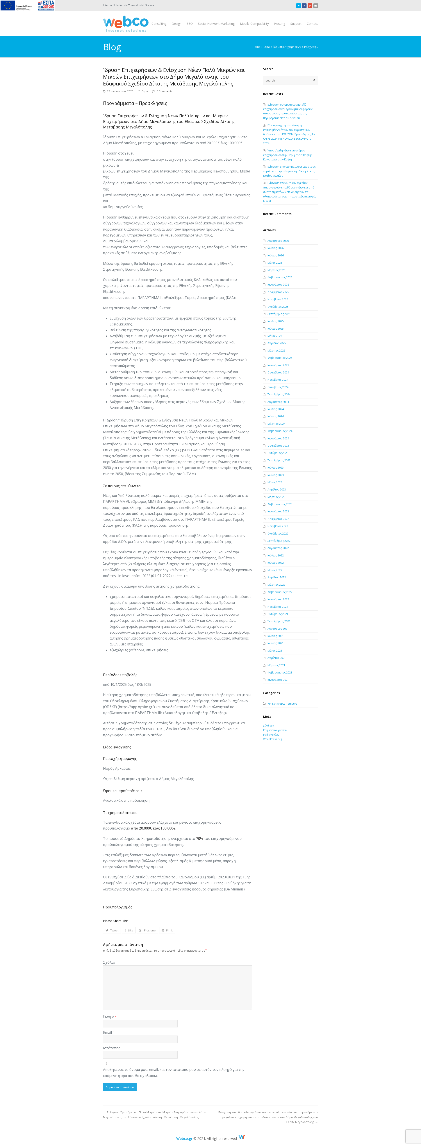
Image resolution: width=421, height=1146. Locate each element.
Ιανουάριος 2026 (278, 284)
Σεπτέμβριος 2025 (279, 314)
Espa (145, 91)
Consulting (159, 23)
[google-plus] (310, 5)
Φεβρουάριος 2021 (280, 672)
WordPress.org (272, 739)
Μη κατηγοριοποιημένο (283, 703)
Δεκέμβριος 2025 (278, 292)
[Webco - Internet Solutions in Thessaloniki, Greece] (126, 24)
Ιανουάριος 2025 (278, 365)
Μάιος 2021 (275, 650)
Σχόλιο (109, 962)
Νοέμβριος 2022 (278, 526)
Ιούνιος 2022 (276, 563)
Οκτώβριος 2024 (278, 387)
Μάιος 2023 (275, 482)
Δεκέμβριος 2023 (278, 446)
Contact (312, 23)
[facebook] (304, 5)
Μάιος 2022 (275, 570)
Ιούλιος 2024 (276, 409)
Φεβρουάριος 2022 (280, 592)
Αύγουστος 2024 (278, 402)
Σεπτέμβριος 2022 (279, 541)
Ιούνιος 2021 (276, 643)
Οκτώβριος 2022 (278, 533)
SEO (190, 23)
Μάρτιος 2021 (276, 665)
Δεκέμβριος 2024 (278, 372)
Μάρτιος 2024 (276, 424)
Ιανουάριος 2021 (278, 680)
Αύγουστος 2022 (278, 548)
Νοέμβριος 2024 (278, 380)
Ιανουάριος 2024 (278, 438)
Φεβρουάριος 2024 (280, 431)
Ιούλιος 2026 (276, 248)
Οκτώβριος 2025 (278, 307)
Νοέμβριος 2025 (278, 299)
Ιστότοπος (111, 1048)
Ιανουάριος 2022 (278, 599)
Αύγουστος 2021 (278, 629)
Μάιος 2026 (275, 263)
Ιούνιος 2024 (276, 416)
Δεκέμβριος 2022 (278, 519)
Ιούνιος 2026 (276, 255)
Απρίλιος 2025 (277, 343)
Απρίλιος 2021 (277, 658)
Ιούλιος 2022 (276, 555)
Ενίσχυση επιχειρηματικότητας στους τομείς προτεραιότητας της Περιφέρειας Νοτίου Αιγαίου (289, 171)
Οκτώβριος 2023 (278, 453)
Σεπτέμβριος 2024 (279, 394)
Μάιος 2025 (275, 336)
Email (108, 1032)
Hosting (279, 23)
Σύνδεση (268, 726)
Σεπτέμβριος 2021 (279, 621)
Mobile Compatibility (254, 23)
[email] (315, 5)
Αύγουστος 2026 (278, 241)
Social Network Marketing (216, 23)
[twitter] (298, 5)
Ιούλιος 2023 (276, 467)
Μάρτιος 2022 (276, 584)
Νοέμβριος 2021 (278, 607)
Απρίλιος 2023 (277, 489)
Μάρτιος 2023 (276, 497)
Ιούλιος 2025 (276, 321)
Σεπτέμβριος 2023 (279, 460)
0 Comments (164, 91)
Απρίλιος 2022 (277, 577)
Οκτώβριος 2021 (278, 614)
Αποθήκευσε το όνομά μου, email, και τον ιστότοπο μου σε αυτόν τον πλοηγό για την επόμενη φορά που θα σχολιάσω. (173, 1072)
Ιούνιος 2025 (276, 328)
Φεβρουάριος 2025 (280, 358)
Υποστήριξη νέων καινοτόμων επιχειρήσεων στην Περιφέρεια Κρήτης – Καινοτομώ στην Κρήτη (288, 155)
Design (177, 23)
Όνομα (109, 1017)
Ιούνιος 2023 (276, 475)
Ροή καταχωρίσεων (275, 730)
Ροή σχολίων (271, 735)
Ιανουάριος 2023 (278, 511)
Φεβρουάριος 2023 (280, 504)
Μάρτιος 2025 (276, 350)
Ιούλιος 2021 (276, 636)
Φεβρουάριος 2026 (280, 277)
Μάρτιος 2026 (276, 270)
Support (295, 23)
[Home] (241, 1138)
